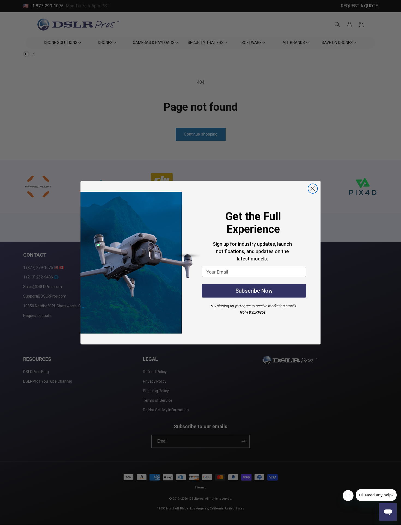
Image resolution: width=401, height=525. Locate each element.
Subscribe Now (254, 290)
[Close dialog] (313, 188)
